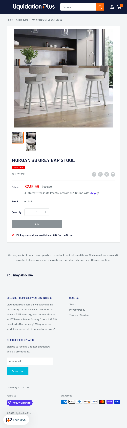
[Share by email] (113, 174)
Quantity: (17, 212)
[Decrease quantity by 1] (28, 212)
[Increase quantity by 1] (45, 212)
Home (10, 19)
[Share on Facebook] (94, 174)
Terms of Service (79, 315)
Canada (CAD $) (15, 387)
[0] (119, 7)
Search (73, 304)
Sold (37, 224)
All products (22, 19)
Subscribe (17, 371)
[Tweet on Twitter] (106, 174)
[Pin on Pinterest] (100, 174)
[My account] (112, 7)
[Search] (100, 7)
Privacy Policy (77, 309)
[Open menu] (8, 7)
